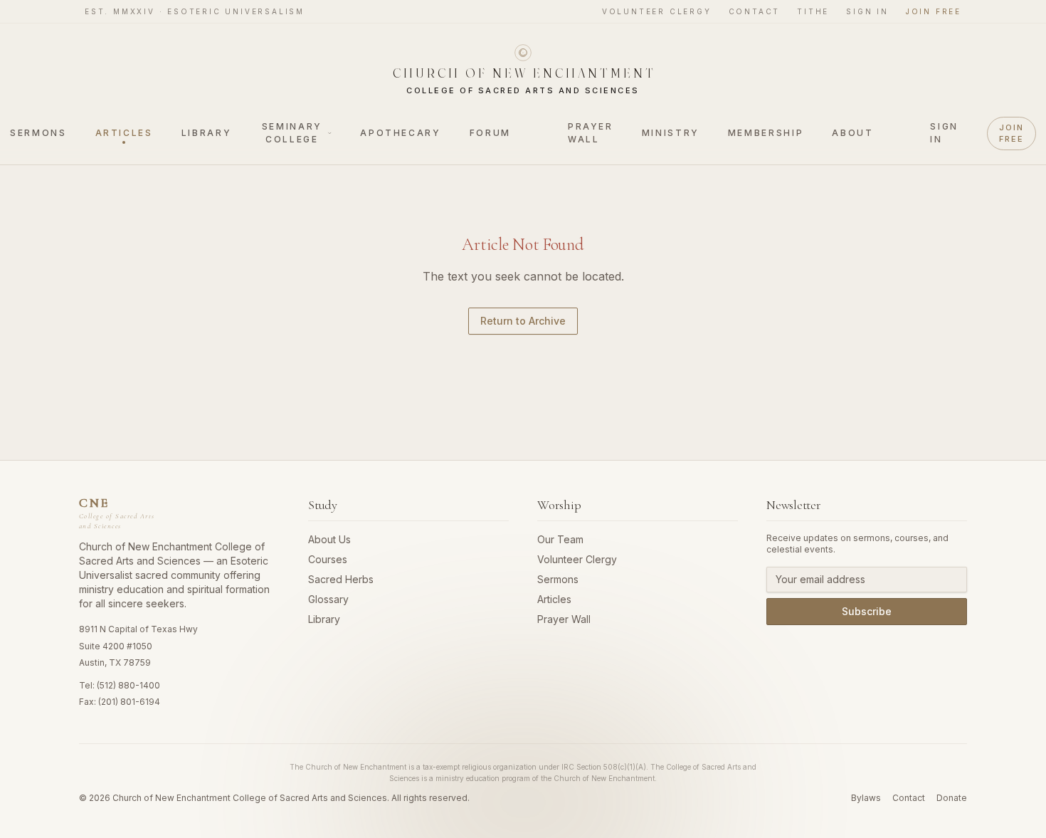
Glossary (328, 599)
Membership (765, 132)
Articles (124, 132)
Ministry (670, 132)
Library (206, 132)
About (852, 132)
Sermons (38, 132)
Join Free (933, 11)
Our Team (560, 539)
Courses (327, 559)
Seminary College (292, 133)
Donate (951, 797)
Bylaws (866, 797)
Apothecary (400, 132)
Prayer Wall (590, 133)
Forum (490, 132)
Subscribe (867, 611)
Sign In (867, 11)
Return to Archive (523, 321)
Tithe (813, 11)
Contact (755, 11)
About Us (329, 539)
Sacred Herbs (341, 579)
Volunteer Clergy (657, 11)
